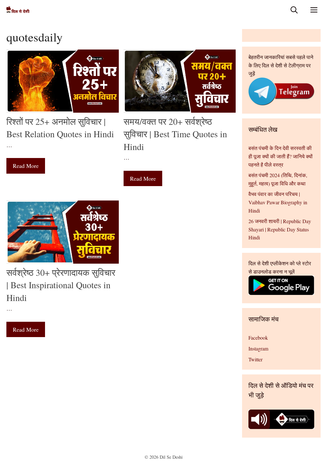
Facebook (258, 337)
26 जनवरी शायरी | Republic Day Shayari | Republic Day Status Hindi (279, 229)
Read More (26, 165)
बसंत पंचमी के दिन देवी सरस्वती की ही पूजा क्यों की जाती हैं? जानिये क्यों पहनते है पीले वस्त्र (280, 156)
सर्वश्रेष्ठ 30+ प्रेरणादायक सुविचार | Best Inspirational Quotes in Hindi (60, 284)
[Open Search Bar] (294, 9)
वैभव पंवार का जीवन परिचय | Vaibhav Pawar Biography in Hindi (277, 202)
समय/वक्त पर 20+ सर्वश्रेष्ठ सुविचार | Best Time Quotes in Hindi (175, 133)
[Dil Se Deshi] (17, 9)
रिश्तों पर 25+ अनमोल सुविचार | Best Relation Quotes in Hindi (60, 127)
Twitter (255, 359)
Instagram (258, 348)
